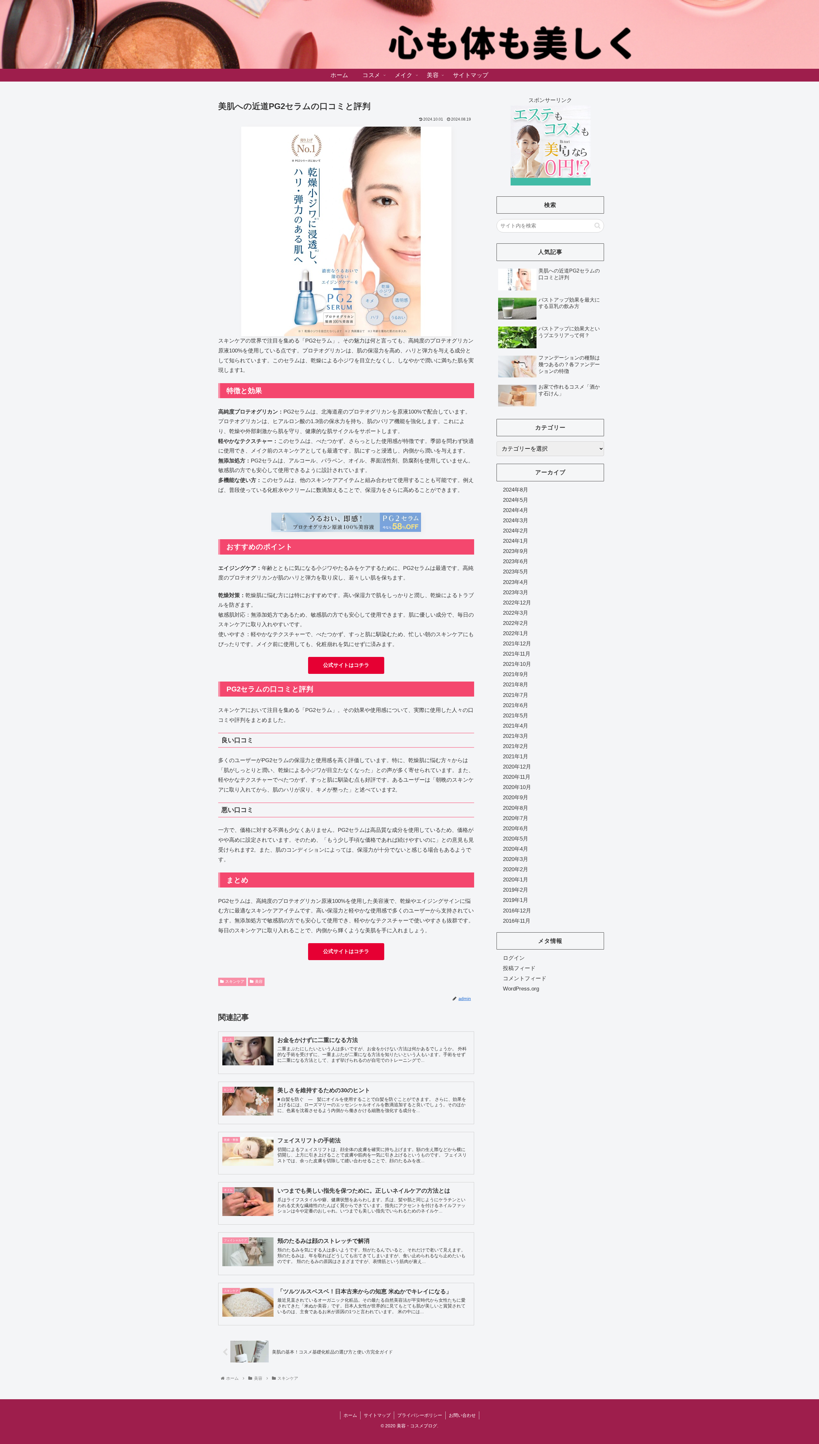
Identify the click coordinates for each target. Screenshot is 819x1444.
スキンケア (234, 981)
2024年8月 (515, 489)
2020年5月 (515, 838)
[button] (597, 225)
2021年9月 (515, 674)
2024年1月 (515, 541)
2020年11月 (516, 777)
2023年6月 (515, 561)
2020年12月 (517, 767)
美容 (259, 981)
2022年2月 (515, 623)
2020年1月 (515, 880)
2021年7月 (515, 695)
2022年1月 (515, 633)
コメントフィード (524, 978)
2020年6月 (515, 828)
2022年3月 (515, 613)
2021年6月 (515, 705)
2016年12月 (517, 910)
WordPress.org (521, 989)
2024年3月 (515, 520)
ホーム (350, 1415)
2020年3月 (515, 859)
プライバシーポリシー (419, 1415)
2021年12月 (517, 644)
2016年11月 (516, 921)
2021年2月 (515, 746)
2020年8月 (515, 808)
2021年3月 (515, 736)
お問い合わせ (462, 1415)
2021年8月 (515, 685)
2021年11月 (516, 654)
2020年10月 (517, 787)
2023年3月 (515, 592)
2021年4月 (515, 725)
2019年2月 (515, 890)
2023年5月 (515, 572)
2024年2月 (515, 531)
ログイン (514, 958)
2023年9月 (515, 551)
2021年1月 (515, 757)
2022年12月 (517, 602)
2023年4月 (515, 582)
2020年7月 (515, 818)
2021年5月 (515, 715)
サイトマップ (377, 1415)
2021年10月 (517, 664)
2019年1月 (515, 900)
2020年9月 (515, 797)
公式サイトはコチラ (346, 665)
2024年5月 (515, 500)
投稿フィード (519, 968)
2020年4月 (515, 849)
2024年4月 (515, 510)
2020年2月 (515, 869)
